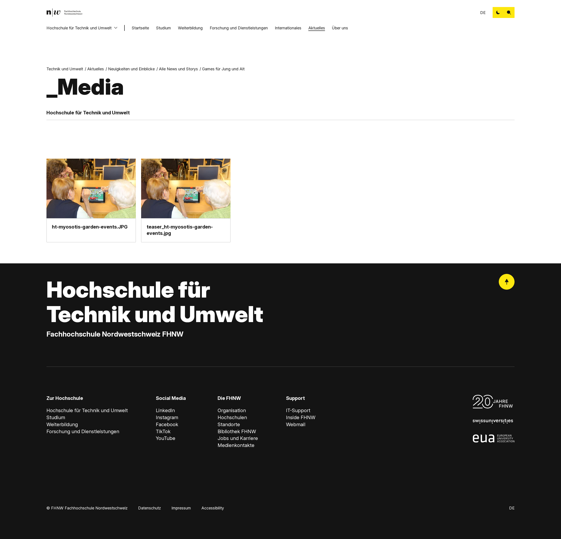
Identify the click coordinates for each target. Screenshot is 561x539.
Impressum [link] (181, 508)
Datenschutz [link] (149, 508)
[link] (64, 12)
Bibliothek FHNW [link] (237, 431)
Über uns (340, 28)
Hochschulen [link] (232, 417)
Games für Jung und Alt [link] (223, 69)
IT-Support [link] (298, 410)
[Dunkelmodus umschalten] (498, 12)
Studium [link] (55, 417)
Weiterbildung (190, 28)
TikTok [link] (163, 431)
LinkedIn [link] (165, 410)
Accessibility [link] (212, 508)
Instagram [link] (167, 417)
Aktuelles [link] (95, 69)
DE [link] (483, 12)
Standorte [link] (229, 424)
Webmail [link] (295, 424)
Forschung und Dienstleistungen (239, 28)
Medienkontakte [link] (236, 445)
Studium (163, 28)
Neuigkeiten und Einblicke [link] (131, 69)
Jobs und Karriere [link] (238, 438)
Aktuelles (316, 28)
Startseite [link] (140, 28)
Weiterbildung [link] (62, 424)
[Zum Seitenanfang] (507, 282)
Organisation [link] (232, 410)
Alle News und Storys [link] (178, 69)
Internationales (288, 28)
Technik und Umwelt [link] (64, 69)
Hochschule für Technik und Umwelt (79, 28)
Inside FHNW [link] (300, 417)
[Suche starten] (509, 12)
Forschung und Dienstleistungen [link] (82, 431)
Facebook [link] (167, 424)
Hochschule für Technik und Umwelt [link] (87, 410)
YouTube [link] (165, 438)
